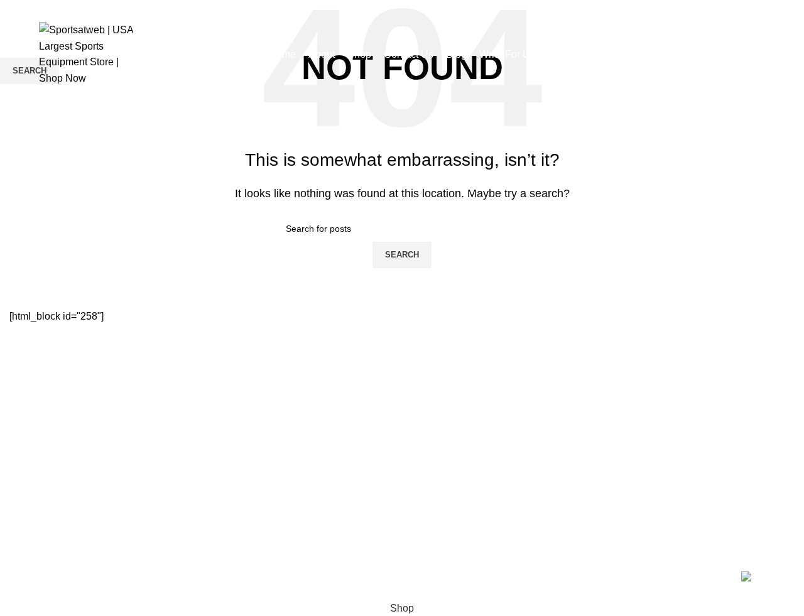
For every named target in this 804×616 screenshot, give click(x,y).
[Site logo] (86, 53)
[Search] (761, 54)
